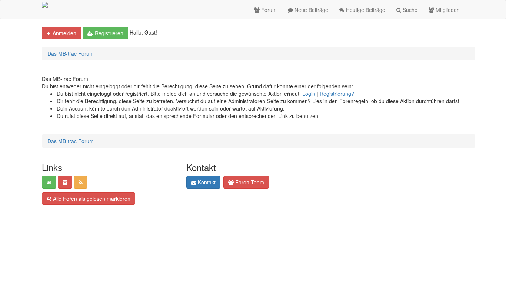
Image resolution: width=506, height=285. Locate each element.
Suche (409, 9)
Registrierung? (337, 93)
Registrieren (108, 33)
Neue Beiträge (310, 9)
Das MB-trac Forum (70, 53)
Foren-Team (249, 182)
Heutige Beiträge (364, 9)
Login (308, 93)
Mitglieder (446, 9)
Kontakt (206, 182)
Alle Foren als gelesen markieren (90, 198)
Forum (268, 9)
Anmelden (63, 33)
